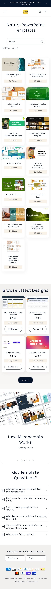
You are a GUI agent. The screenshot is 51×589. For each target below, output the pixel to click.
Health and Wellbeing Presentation (37, 165)
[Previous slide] (17, 460)
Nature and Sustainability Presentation (38, 226)
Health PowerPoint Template (38, 135)
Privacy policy (20, 582)
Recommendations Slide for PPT (38, 314)
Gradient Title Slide (38, 353)
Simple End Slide (13, 353)
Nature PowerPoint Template (38, 105)
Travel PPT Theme (13, 195)
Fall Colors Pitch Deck (38, 196)
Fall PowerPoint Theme (13, 105)
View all (25, 380)
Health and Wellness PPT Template (13, 225)
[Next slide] (33, 460)
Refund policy (42, 578)
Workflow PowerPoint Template (13, 314)
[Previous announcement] (4, 3)
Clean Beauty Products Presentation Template (13, 259)
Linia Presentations (16, 578)
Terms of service (32, 582)
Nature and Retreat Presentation (38, 76)
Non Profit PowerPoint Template (13, 135)
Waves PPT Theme (13, 163)
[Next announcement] (46, 3)
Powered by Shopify (29, 578)
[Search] (41, 41)
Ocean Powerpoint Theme (13, 76)
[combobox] (25, 41)
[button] (4, 12)
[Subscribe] (43, 558)
